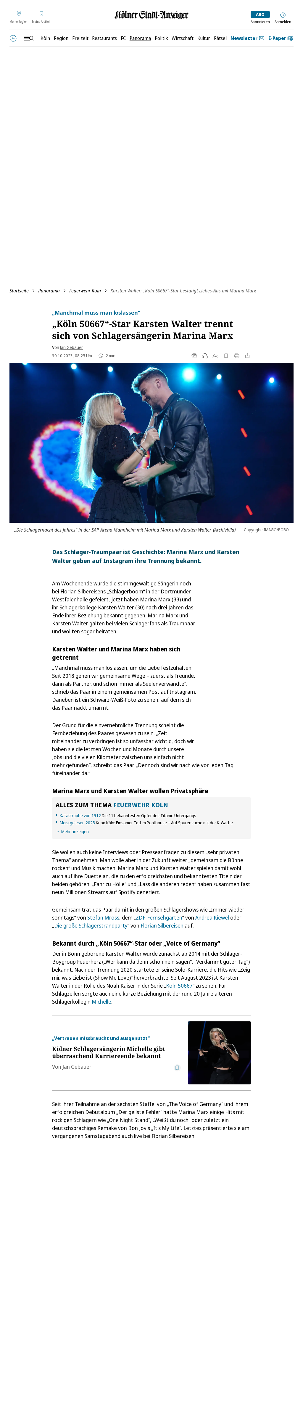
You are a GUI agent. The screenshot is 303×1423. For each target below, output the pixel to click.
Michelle (101, 1001)
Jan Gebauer (71, 347)
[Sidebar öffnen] (29, 38)
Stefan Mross (103, 917)
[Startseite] (151, 15)
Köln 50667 (179, 985)
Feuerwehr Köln (85, 290)
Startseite (19, 290)
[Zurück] (13, 38)
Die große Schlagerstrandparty (91, 925)
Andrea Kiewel (212, 917)
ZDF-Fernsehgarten (159, 917)
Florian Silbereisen (162, 925)
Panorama (49, 290)
